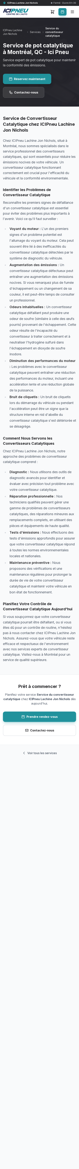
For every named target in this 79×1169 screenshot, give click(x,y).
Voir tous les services (42, 753)
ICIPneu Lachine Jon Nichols (12, 32)
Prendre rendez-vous (42, 717)
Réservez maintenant (29, 79)
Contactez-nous (26, 92)
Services (35, 32)
